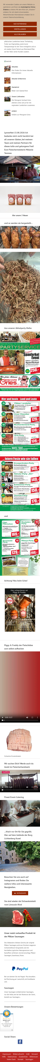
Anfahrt (14, 111)
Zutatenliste (23, 1057)
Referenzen (34, 1057)
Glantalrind (15, 87)
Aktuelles (15, 67)
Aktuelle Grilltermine (19, 79)
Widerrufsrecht (18, 1054)
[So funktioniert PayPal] (20, 970)
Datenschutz (12, 1057)
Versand (35, 1054)
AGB (27, 1054)
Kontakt (20, 1059)
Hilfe (4, 1057)
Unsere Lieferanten (18, 96)
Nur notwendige (20, 24)
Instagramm (21, 893)
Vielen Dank (11, 1059)
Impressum (7, 1054)
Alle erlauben (20, 34)
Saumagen (29, 1059)
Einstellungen (20, 29)
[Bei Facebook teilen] (20, 1041)
